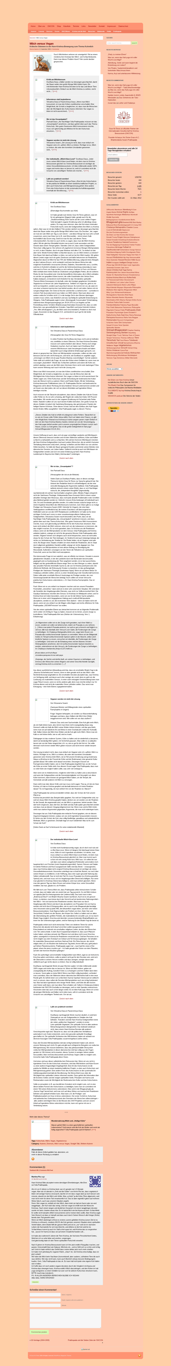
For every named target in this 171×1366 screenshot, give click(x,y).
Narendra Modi (123, 295)
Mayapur (120, 287)
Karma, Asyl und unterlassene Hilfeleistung (124, 73)
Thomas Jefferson (127, 338)
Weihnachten (135, 353)
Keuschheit (130, 272)
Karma (129, 270)
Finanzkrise (125, 245)
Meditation (109, 290)
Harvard (109, 257)
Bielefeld (126, 222)
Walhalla (127, 353)
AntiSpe (131, 212)
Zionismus (120, 358)
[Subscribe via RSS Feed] (33, 1158)
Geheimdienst (124, 250)
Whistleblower (122, 355)
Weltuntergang (111, 355)
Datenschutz (123, 26)
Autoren (33, 31)
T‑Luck (119, 335)
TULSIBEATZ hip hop (116, 391)
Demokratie (117, 230)
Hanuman (122, 255)
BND (130, 222)
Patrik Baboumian (116, 307)
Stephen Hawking (134, 330)
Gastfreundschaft (113, 250)
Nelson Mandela (112, 297)
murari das (112, 103)
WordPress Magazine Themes (62, 1355)
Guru (138, 252)
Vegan (52, 1141)
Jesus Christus (112, 270)
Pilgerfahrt (110, 310)
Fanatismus (117, 242)
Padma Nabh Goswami (121, 302)
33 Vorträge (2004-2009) (40, 1340)
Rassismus (119, 317)
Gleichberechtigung (113, 252)
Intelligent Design (125, 262)
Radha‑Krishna (111, 315)
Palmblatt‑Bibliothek (113, 305)
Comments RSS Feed (46, 1170)
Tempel (109, 338)
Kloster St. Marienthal (114, 275)
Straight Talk (75, 1144)
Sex (120, 322)
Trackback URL (34, 1170)
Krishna (109, 277)
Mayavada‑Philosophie (132, 287)
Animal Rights (122, 212)
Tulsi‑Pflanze (124, 340)
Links (84, 26)
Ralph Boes (125, 315)
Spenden (126, 325)
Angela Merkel (111, 212)
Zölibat (127, 358)
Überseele (133, 358)
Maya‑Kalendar (111, 287)
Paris (108, 307)
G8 (130, 247)
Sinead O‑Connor (112, 325)
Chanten (129, 227)
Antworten (35, 1282)
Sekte (116, 322)
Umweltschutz (111, 343)
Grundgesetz (131, 252)
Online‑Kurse (136, 300)
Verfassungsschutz (113, 348)
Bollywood (109, 225)
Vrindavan (116, 350)
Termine (76, 26)
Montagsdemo (111, 295)
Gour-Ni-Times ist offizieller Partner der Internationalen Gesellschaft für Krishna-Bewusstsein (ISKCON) (124, 131)
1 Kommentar (55, 49)
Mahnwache (117, 285)
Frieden (138, 245)
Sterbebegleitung (113, 333)
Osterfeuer (110, 302)
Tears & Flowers (134, 335)
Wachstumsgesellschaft (115, 353)
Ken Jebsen (122, 272)
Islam (125, 265)
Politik (109, 31)
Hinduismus (118, 257)
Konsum (126, 275)
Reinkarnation (111, 320)
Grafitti (123, 252)
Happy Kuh (130, 255)
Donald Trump (111, 237)
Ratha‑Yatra (128, 317)
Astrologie (117, 214)
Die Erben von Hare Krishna (115, 235)
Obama (122, 300)
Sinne (120, 325)
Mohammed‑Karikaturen (123, 292)
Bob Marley (137, 222)
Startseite (32, 38)
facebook (109, 242)
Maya (133, 285)
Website (64, 1305)
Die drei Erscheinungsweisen (117, 232)
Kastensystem (111, 272)
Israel (129, 265)
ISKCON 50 (119, 265)
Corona (135, 227)
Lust (117, 282)
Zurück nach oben (66, 318)
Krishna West (118, 277)
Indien (109, 262)
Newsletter (92, 26)
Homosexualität (135, 257)
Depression (126, 230)
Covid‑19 (109, 230)
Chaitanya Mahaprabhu (116, 227)
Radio (119, 315)
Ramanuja (137, 315)
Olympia (128, 300)
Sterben (124, 332)
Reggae (135, 317)
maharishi (109, 285)
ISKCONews (66, 31)
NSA (117, 300)
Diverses (49, 31)
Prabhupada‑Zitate (133, 310)
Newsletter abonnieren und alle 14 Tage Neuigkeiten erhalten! (122, 149)
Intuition (135, 262)
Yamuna (109, 358)
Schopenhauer (129, 320)
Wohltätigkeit (132, 355)
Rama (131, 315)
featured (125, 242)
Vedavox (109, 345)
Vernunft (124, 348)
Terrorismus (116, 338)
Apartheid (110, 214)
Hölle (133, 260)
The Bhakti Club (114, 385)
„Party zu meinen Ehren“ (117, 54)
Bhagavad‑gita (114, 222)
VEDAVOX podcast (115, 396)
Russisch (120, 320)
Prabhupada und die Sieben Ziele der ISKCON (85, 1340)
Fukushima (110, 247)
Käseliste (66, 26)
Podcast (117, 310)
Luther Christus (129, 282)
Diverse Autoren (34, 49)
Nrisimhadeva (111, 300)
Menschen (91, 31)
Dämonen (126, 237)
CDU (139, 225)
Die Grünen (130, 235)
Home (33, 26)
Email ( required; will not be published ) (72, 1300)
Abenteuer (118, 210)
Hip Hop (126, 257)
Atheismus (126, 214)
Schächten (110, 322)
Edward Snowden (112, 240)
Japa (122, 267)
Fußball (125, 247)
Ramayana (110, 317)
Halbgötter (114, 255)
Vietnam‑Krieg (132, 348)
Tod (117, 340)
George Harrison (135, 250)
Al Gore (133, 210)
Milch (47, 1141)
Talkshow (125, 335)
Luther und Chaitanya (127, 103)
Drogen (120, 237)
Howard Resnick (124, 260)
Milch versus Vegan (42, 43)
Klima (137, 272)
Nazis (131, 295)
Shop (59, 26)
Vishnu (109, 350)
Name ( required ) (67, 1294)
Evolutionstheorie (133, 240)
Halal (108, 255)
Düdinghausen (135, 237)
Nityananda (128, 297)
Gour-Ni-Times (35, 1355)
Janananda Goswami (113, 267)
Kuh (124, 277)
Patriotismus (127, 307)
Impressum (111, 26)
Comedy (41, 31)
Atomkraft (133, 214)
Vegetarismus (61, 1141)
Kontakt (102, 26)
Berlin (133, 220)
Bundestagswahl (124, 225)
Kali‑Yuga (122, 270)
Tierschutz (111, 340)
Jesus (127, 267)
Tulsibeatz (133, 340)
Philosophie (136, 307)
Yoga (114, 358)
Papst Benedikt (132, 305)
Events (57, 31)
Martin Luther (126, 285)
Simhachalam (126, 322)
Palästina (123, 305)
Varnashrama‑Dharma (132, 343)
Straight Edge (111, 335)
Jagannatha (135, 265)
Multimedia (101, 31)
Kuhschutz (40, 1141)
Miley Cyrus (110, 292)
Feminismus (133, 242)
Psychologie (118, 312)
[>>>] (55, 91)
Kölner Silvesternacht (126, 280)
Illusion (138, 260)
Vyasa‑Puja (124, 350)
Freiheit (131, 245)
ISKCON (51, 26)
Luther (122, 282)
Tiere (136, 338)
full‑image (118, 247)
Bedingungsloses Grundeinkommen (118, 220)
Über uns (41, 26)
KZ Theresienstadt (112, 280)
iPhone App (110, 265)
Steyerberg (132, 333)
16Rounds (110, 210)
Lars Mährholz (111, 282)
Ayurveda (115, 217)
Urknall (120, 343)
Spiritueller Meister (113, 327)
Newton (121, 297)
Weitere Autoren (87, 1144)
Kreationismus (134, 275)
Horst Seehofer (112, 260)
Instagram (115, 262)
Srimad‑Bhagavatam (117, 330)
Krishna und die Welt (79, 31)
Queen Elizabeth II (130, 312)
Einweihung (122, 240)
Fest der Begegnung (113, 245)
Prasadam (110, 312)
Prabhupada (117, 31)
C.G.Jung (134, 225)
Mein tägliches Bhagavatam (123, 290)
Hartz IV (138, 255)
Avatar (108, 217)
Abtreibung (127, 210)
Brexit (116, 225)
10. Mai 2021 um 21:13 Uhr (39, 1179)
